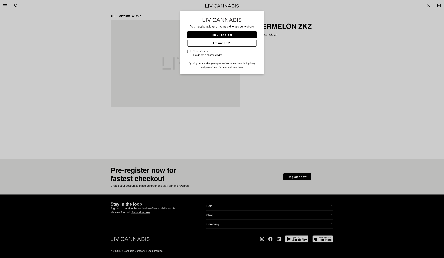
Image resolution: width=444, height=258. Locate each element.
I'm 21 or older (222, 35)
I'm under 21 (222, 43)
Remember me (207, 53)
